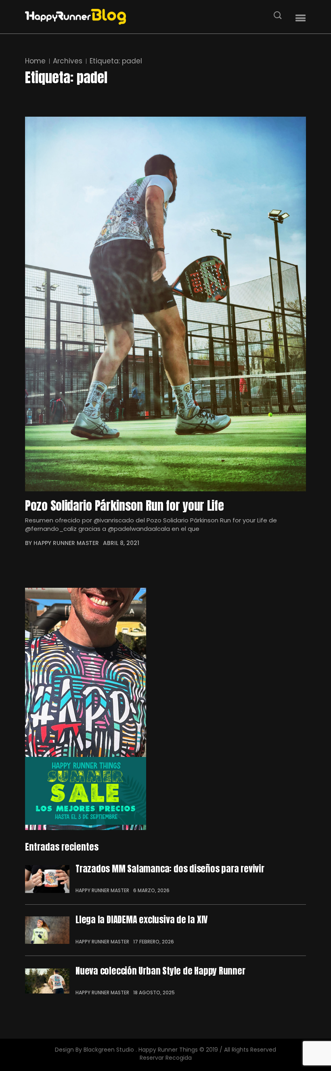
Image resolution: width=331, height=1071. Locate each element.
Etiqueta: (116, 61)
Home (35, 61)
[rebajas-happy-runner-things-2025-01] (165, 709)
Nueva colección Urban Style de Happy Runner (160, 971)
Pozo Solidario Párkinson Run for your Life (124, 506)
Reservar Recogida (166, 1058)
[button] (300, 18)
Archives (67, 61)
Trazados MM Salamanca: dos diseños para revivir (169, 869)
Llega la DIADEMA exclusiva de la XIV (141, 919)
